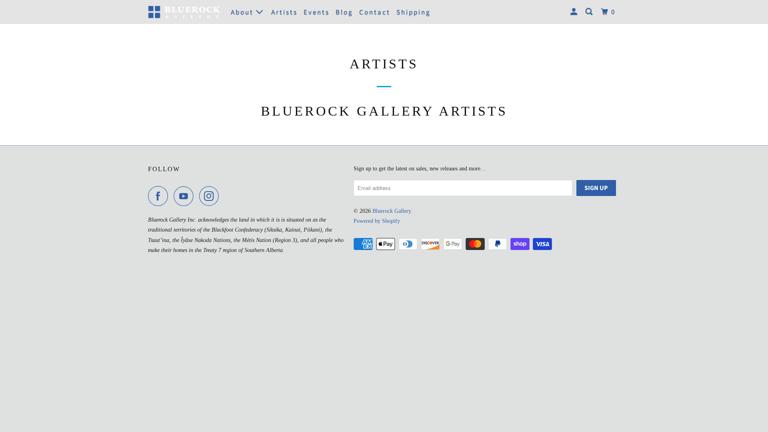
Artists (284, 12)
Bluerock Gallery (391, 211)
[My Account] (575, 12)
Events (317, 12)
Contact (374, 12)
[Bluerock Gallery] (184, 12)
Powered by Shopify (377, 221)
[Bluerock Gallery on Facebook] (160, 196)
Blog (344, 12)
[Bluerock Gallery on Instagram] (211, 196)
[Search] (590, 12)
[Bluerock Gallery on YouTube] (186, 196)
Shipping (413, 12)
